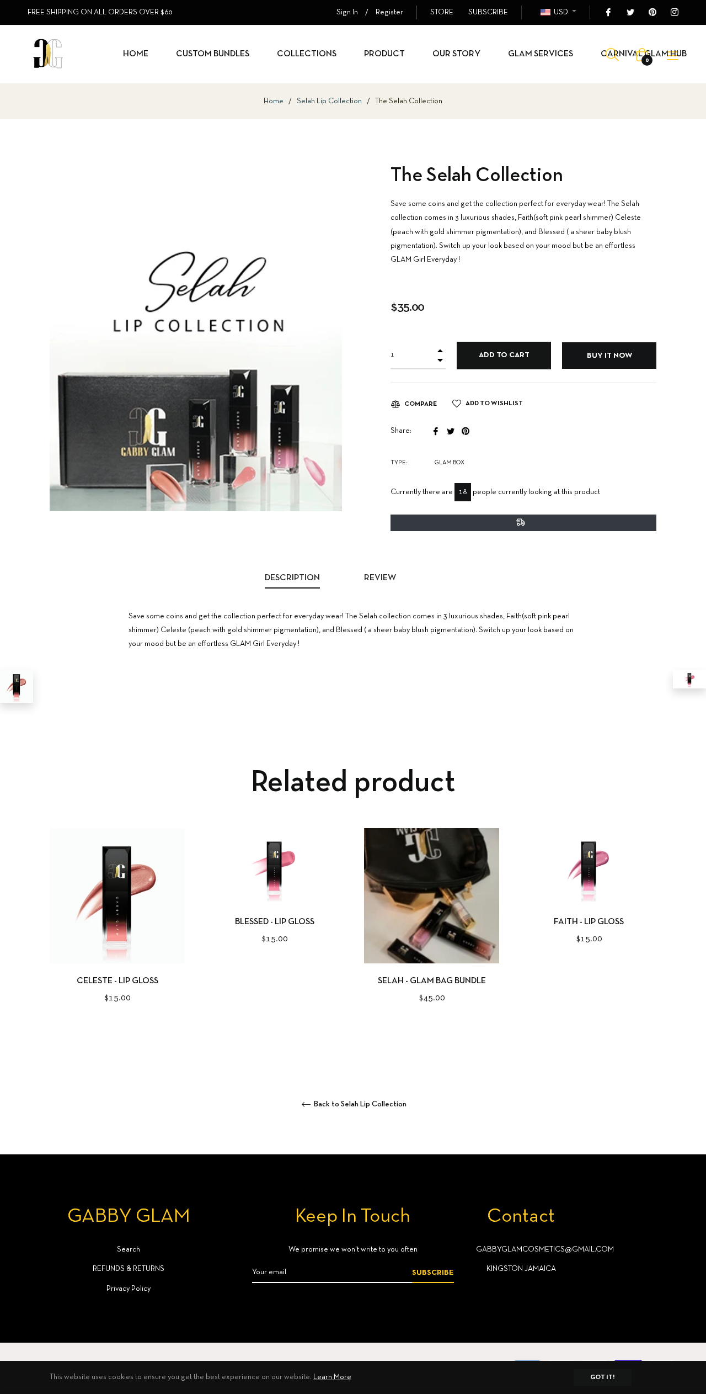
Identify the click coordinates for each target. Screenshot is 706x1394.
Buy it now (609, 355)
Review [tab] (381, 578)
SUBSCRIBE (488, 12)
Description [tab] (292, 578)
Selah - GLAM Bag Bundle (432, 981)
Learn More (332, 1377)
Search (128, 1249)
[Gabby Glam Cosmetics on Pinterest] (652, 12)
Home (274, 101)
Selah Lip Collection (329, 101)
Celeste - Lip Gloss (117, 981)
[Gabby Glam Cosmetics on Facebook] (607, 12)
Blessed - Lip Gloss (274, 922)
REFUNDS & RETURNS (128, 1269)
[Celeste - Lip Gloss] (16, 686)
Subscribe (433, 1272)
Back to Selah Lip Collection (359, 1104)
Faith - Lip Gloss (589, 922)
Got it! (602, 1377)
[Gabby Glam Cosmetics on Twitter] (629, 12)
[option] (117, 934)
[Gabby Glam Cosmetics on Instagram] (674, 12)
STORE (441, 12)
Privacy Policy (128, 1288)
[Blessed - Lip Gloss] (689, 679)
